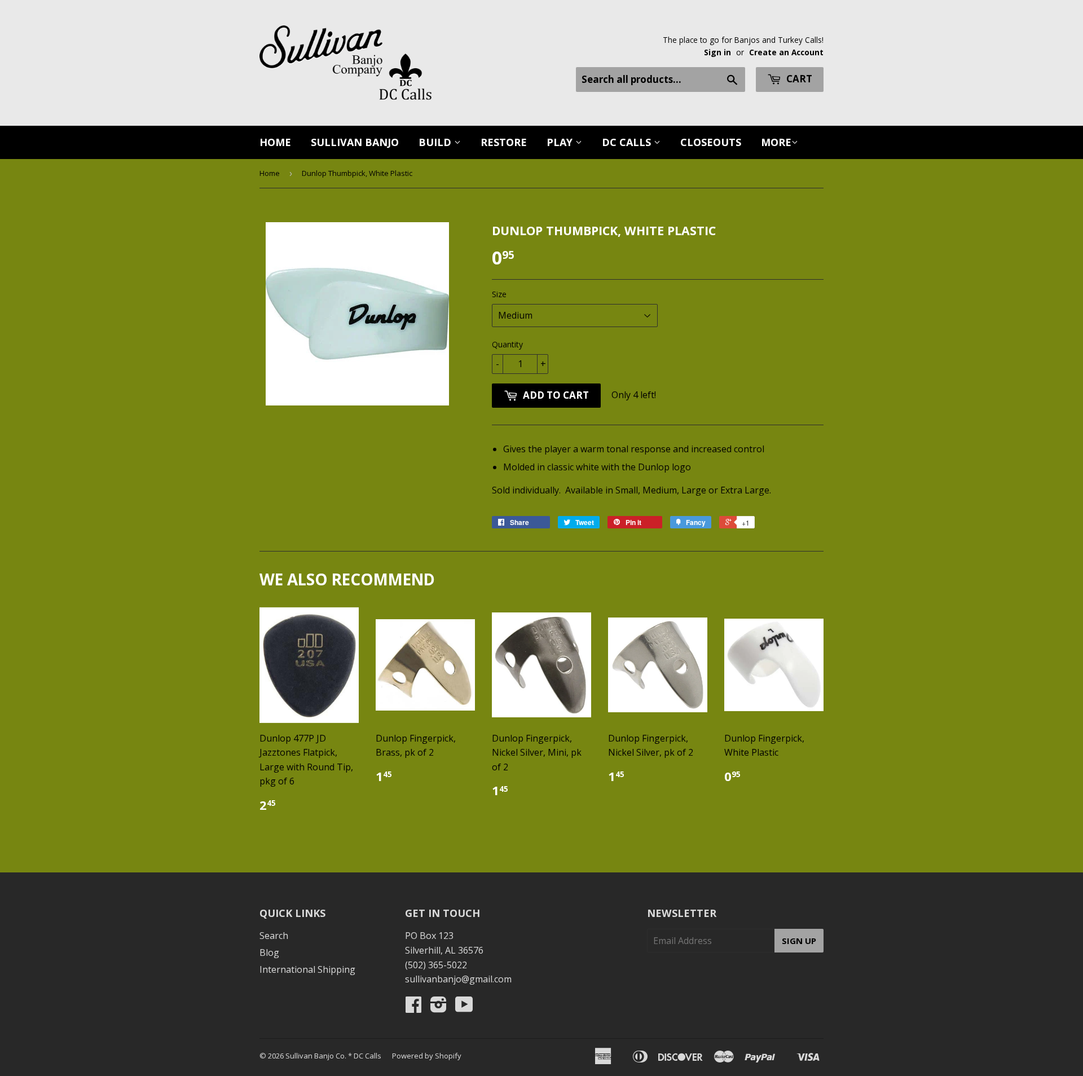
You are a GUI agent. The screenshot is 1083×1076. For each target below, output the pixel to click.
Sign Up (799, 940)
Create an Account (786, 52)
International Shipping (307, 969)
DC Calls (628, 142)
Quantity (507, 344)
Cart (798, 78)
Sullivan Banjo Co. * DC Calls (333, 1056)
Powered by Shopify (426, 1056)
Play (561, 142)
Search (273, 935)
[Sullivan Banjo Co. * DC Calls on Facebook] (413, 1008)
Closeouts (710, 142)
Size (499, 294)
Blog (269, 952)
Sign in (717, 52)
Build (436, 142)
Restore (504, 142)
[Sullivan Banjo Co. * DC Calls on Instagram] (438, 1008)
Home (275, 142)
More (776, 142)
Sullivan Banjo (355, 142)
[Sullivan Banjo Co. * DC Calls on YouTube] (464, 1008)
